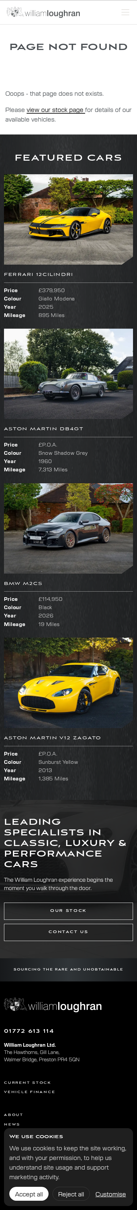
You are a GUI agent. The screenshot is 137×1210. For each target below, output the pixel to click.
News (12, 1125)
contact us (68, 932)
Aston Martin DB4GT (43, 429)
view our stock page (56, 109)
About (14, 1115)
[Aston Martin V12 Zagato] (68, 683)
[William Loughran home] (43, 12)
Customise (110, 1194)
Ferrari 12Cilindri (38, 275)
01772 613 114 (29, 1031)
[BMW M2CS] (68, 528)
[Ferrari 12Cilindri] (68, 219)
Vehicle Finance (29, 1092)
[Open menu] (125, 12)
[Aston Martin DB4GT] (68, 374)
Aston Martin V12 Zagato (52, 738)
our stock (68, 911)
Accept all (29, 1194)
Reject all (71, 1194)
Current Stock (27, 1083)
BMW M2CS (23, 584)
